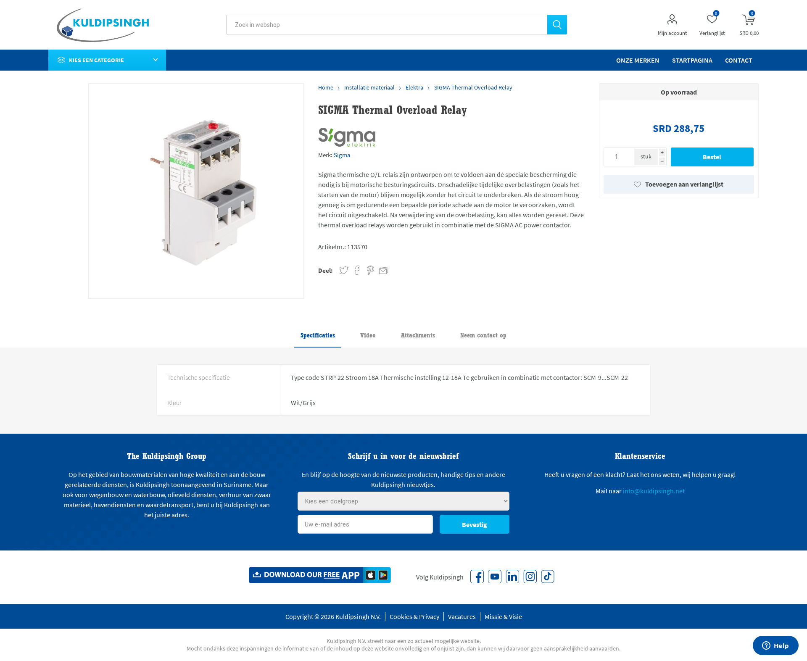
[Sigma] (346, 137)
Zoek (557, 24)
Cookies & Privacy (414, 616)
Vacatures (462, 616)
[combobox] (386, 24)
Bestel (712, 157)
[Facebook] (477, 576)
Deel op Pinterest (370, 270)
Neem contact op (483, 335)
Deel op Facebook (357, 270)
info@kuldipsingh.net (654, 491)
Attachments (418, 335)
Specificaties (318, 335)
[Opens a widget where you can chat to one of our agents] (775, 646)
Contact (738, 60)
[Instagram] (530, 576)
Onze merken (637, 60)
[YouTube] (494, 576)
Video (368, 335)
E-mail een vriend (380, 269)
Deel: (325, 270)
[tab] (317, 336)
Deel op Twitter (343, 270)
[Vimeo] (512, 576)
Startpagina (692, 60)
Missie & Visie (503, 616)
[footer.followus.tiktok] (547, 576)
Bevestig (474, 524)
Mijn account (672, 33)
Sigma (342, 155)
